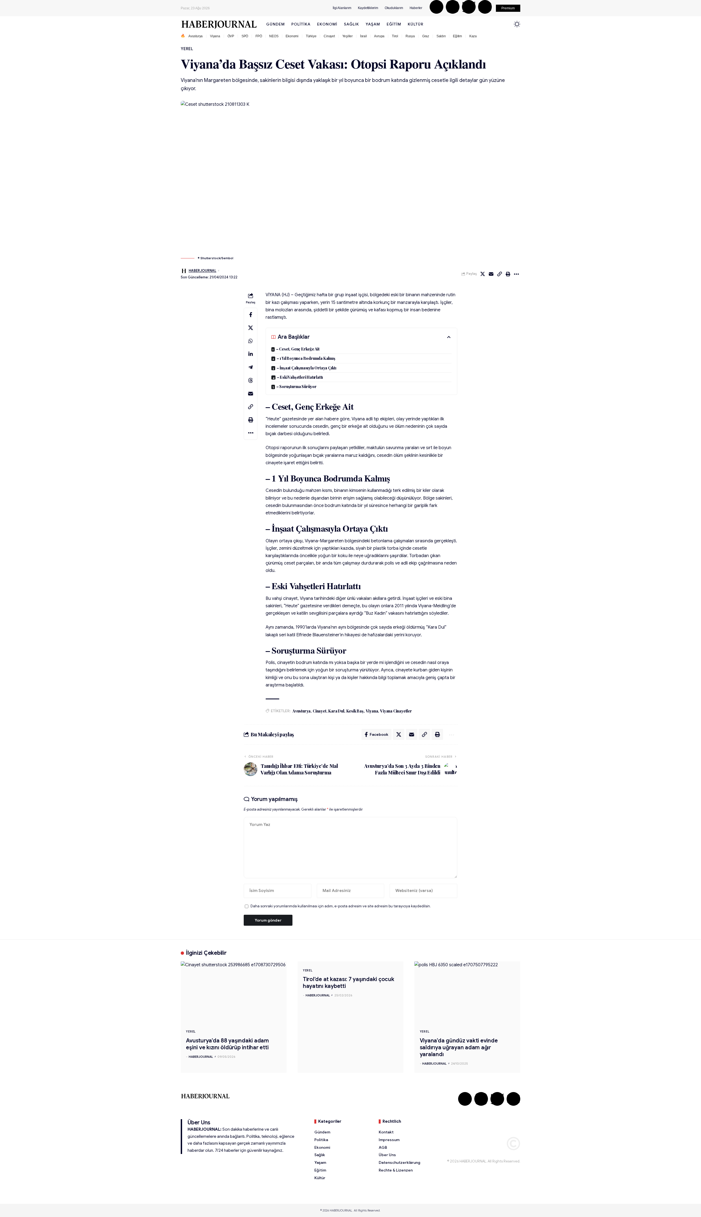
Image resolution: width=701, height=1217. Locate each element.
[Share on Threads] (250, 380)
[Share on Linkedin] (250, 354)
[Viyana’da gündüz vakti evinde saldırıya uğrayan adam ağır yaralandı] (467, 993)
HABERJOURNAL (202, 271)
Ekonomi (292, 36)
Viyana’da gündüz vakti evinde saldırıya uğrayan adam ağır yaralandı (459, 1047)
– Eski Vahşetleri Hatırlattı (300, 377)
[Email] (491, 274)
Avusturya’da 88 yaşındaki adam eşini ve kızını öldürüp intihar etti (227, 1044)
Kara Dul (336, 711)
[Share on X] (482, 274)
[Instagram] (452, 7)
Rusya (410, 36)
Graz (425, 36)
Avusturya (195, 36)
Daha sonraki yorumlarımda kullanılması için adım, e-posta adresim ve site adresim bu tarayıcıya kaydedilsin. (341, 906)
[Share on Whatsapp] (250, 340)
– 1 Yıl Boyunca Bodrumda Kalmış (306, 358)
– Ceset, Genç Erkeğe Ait (298, 349)
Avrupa (379, 36)
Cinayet (329, 36)
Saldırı (441, 36)
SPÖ (245, 36)
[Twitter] (469, 7)
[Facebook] (436, 7)
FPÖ (258, 36)
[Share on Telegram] (250, 367)
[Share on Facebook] (250, 314)
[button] (508, 8)
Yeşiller (347, 36)
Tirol (395, 36)
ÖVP (231, 36)
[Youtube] (485, 7)
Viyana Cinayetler (396, 711)
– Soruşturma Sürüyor (296, 386)
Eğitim (457, 36)
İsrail (363, 36)
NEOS (273, 36)
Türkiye (311, 36)
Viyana (215, 36)
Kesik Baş (355, 711)
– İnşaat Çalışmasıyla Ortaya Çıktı (306, 367)
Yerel (187, 48)
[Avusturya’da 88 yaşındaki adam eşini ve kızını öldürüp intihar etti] (234, 993)
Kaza (473, 36)
